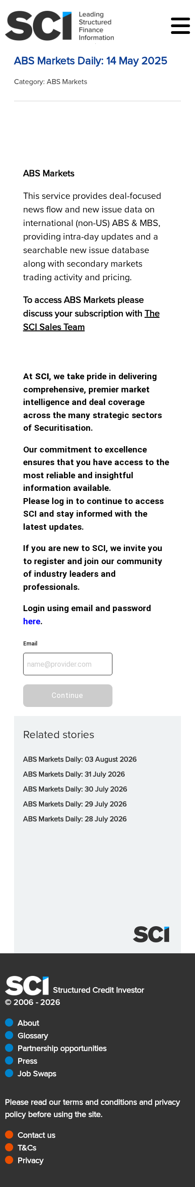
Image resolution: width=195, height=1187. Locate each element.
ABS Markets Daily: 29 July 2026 (75, 804)
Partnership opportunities (62, 1048)
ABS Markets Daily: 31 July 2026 (74, 774)
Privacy (31, 1160)
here (31, 621)
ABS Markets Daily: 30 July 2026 (75, 789)
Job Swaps (37, 1074)
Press (27, 1061)
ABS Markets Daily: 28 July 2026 (75, 819)
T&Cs (27, 1148)
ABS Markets (67, 81)
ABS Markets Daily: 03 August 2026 (79, 759)
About (28, 1023)
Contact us (36, 1135)
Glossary (33, 1036)
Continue (67, 695)
